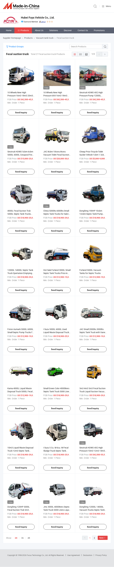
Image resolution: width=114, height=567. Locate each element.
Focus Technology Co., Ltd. (38, 555)
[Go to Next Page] (105, 54)
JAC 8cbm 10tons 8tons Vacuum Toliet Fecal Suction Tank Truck (56, 154)
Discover (68, 30)
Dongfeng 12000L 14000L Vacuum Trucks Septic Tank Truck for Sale (92, 509)
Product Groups (16, 46)
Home (8, 30)
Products (24, 30)
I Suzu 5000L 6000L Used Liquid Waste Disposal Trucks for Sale (56, 332)
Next (101, 537)
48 (29, 537)
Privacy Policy (101, 555)
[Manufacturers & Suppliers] (21, 5)
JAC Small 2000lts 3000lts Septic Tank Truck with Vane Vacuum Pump (92, 332)
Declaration (87, 555)
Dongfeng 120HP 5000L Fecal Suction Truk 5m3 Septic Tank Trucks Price (18, 509)
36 (22, 537)
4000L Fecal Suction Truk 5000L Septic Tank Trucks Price (19, 213)
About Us (39, 30)
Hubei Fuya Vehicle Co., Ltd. (37, 17)
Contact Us (83, 30)
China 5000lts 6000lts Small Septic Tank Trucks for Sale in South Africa (56, 213)
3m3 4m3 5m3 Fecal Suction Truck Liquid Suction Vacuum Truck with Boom (92, 391)
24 (16, 538)
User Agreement (73, 555)
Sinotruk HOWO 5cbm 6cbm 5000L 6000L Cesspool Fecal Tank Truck (20, 154)
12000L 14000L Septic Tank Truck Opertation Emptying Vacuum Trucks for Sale (20, 273)
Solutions (53, 30)
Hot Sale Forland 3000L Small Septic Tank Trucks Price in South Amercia (57, 273)
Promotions (99, 30)
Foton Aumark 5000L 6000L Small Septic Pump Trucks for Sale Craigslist (20, 332)
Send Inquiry (21, 112)
